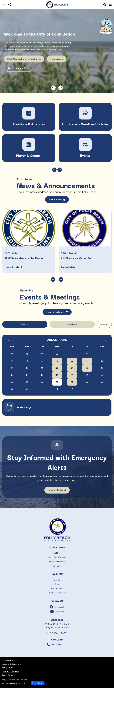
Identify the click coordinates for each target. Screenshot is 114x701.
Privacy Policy (7, 668)
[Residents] (28, 117)
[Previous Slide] (53, 87)
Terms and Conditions (10, 671)
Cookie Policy (7, 675)
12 (57, 368)
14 (87, 368)
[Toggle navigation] (3, 4)
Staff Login (37, 683)
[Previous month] (8, 340)
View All (104, 324)
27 (72, 382)
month (107, 337)
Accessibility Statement (11, 664)
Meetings (72, 324)
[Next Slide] (60, 87)
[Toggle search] (104, 4)
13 (72, 368)
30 (72, 354)
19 (57, 375)
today (99, 336)
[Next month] (105, 340)
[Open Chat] (106, 26)
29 (57, 354)
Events (24, 324)
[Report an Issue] (85, 148)
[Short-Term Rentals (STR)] (85, 117)
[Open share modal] (9, 4)
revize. (24, 680)
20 (72, 375)
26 (57, 382)
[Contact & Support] (28, 148)
